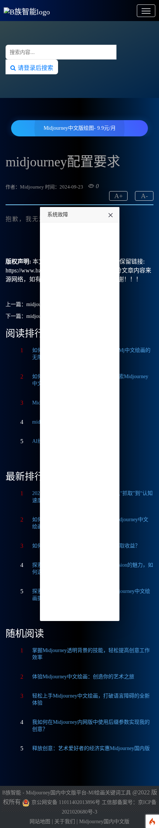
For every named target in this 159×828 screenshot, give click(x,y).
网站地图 (40, 821)
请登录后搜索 (34, 67)
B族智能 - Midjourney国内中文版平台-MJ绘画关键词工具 (66, 792)
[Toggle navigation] (146, 10)
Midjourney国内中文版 (104, 821)
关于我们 (64, 821)
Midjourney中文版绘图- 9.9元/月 (80, 128)
